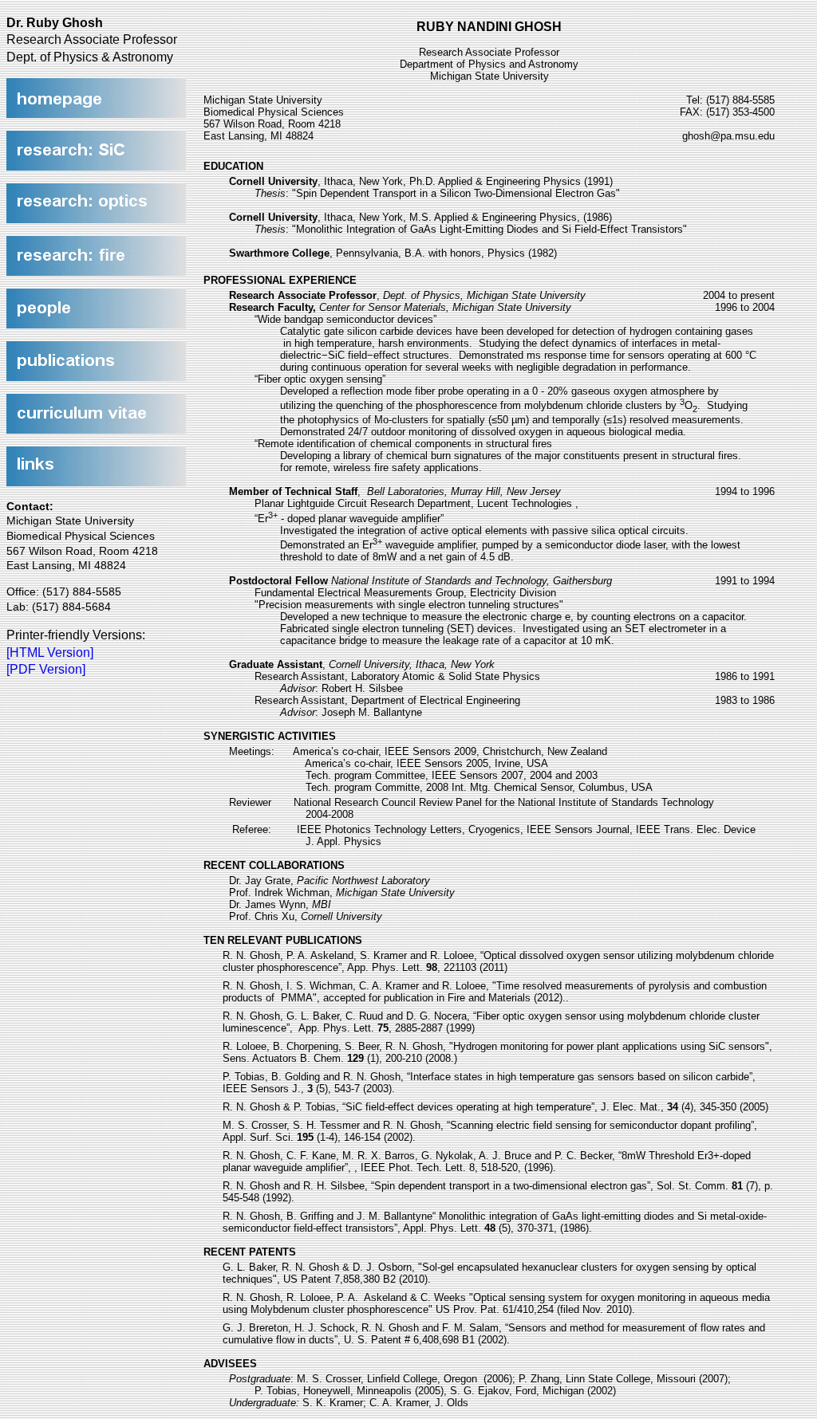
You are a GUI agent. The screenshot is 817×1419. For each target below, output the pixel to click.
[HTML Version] (49, 652)
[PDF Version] (45, 669)
